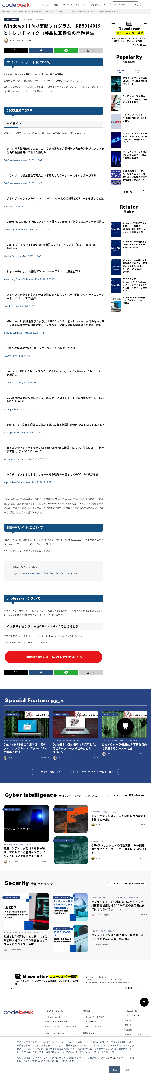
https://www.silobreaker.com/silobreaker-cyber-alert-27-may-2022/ (46, 573)
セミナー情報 (91, 1022)
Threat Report (53, 1017)
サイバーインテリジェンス (74, 5)
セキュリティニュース (54, 1011)
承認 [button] (115, 1069)
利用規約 (128, 1030)
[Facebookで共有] (41, 50)
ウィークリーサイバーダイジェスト (61, 1026)
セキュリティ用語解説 (95, 1017)
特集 (56, 5)
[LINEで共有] (66, 50)
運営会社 (128, 1025)
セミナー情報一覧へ (51, 772)
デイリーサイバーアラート (58, 1022)
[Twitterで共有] (16, 50)
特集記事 (87, 1011)
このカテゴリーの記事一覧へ (125, 795)
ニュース (45, 5)
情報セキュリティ (98, 5)
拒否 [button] (127, 1069)
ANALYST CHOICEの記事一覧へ (97, 772)
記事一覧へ (129, 192)
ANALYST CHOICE (94, 1026)
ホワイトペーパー (131, 1015)
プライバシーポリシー (133, 1034)
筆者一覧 (128, 1020)
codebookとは (130, 1011)
